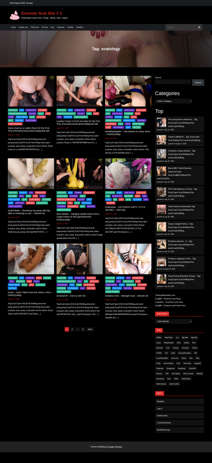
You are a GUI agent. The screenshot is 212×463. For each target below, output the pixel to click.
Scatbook (60, 27)
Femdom (185, 348)
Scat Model (118, 127)
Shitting (199, 374)
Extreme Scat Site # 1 (41, 13)
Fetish (194, 348)
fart (137, 113)
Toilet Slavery (15, 124)
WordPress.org (163, 430)
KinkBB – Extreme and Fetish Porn (170, 306)
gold (41, 113)
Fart (167, 348)
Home (13, 27)
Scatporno (171, 368)
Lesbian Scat (129, 120)
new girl (141, 120)
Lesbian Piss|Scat (113, 120)
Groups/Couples (184, 353)
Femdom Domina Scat (17, 113)
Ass (21, 110)
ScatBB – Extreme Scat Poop (168, 299)
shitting (19, 120)
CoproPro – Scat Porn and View (169, 302)
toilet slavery (161, 384)
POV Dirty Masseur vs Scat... (180, 189)
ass (177, 337)
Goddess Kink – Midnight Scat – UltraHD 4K (126, 296)
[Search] (199, 27)
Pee (190, 358)
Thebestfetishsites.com (165, 295)
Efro (194, 343)
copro (158, 343)
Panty (184, 358)
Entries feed (162, 416)
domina (78, 193)
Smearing (160, 379)
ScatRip (70, 27)
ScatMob (79, 27)
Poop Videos (22, 117)
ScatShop (182, 368)
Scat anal (187, 363)
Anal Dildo (129, 110)
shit (10, 120)
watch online (174, 384)
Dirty (179, 343)
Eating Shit (30, 110)
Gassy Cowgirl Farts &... (178, 224)
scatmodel (72, 206)
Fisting (109, 117)
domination (89, 193)
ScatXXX (192, 368)
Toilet (176, 379)
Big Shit (194, 337)
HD (115, 199)
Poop (158, 363)
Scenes (159, 374)
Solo (169, 379)
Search (158, 77)
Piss (48, 113)
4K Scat (45, 27)
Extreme (42, 110)
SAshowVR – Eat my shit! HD (71, 296)
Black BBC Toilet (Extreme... (180, 168)
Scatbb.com (23, 27)
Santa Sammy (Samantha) (179, 206)
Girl (166, 353)
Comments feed (164, 423)
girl (126, 117)
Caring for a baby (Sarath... (179, 151)
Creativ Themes (115, 447)
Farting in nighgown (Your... (180, 259)
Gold (173, 353)
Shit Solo (20, 203)
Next (90, 329)
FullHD (32, 113)
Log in (159, 408)
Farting (175, 348)
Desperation (169, 343)
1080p (158, 337)
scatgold (86, 203)
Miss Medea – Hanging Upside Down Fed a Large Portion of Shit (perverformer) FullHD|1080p (78, 217)
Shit (167, 374)
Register (160, 401)
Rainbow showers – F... (178, 241)
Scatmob (159, 368)
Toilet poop (31, 120)
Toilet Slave (186, 379)
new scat (174, 358)
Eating (186, 343)
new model (110, 124)
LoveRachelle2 (162, 358)
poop (11, 117)
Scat (52, 27)
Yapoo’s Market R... (176, 137)
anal (119, 110)
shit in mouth (188, 374)
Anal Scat (141, 110)
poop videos (168, 363)
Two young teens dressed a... (180, 119)
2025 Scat (35, 27)
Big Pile (185, 337)
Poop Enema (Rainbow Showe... (182, 276)
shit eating (176, 374)
